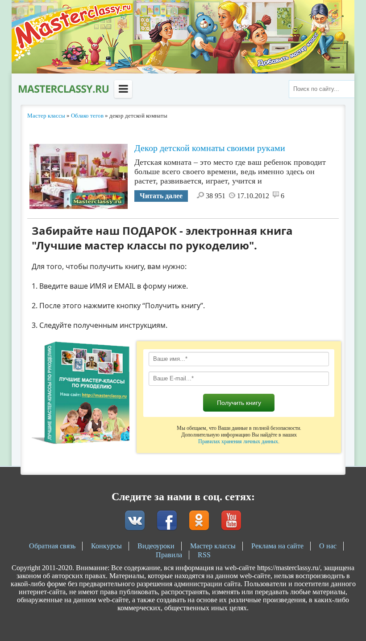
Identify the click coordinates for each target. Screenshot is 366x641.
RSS (204, 555)
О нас (328, 546)
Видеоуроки (156, 546)
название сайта (63, 89)
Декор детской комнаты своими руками (209, 148)
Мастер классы (213, 546)
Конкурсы (106, 546)
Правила (169, 555)
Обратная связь (52, 546)
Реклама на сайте (277, 546)
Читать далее (161, 196)
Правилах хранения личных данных (238, 441)
